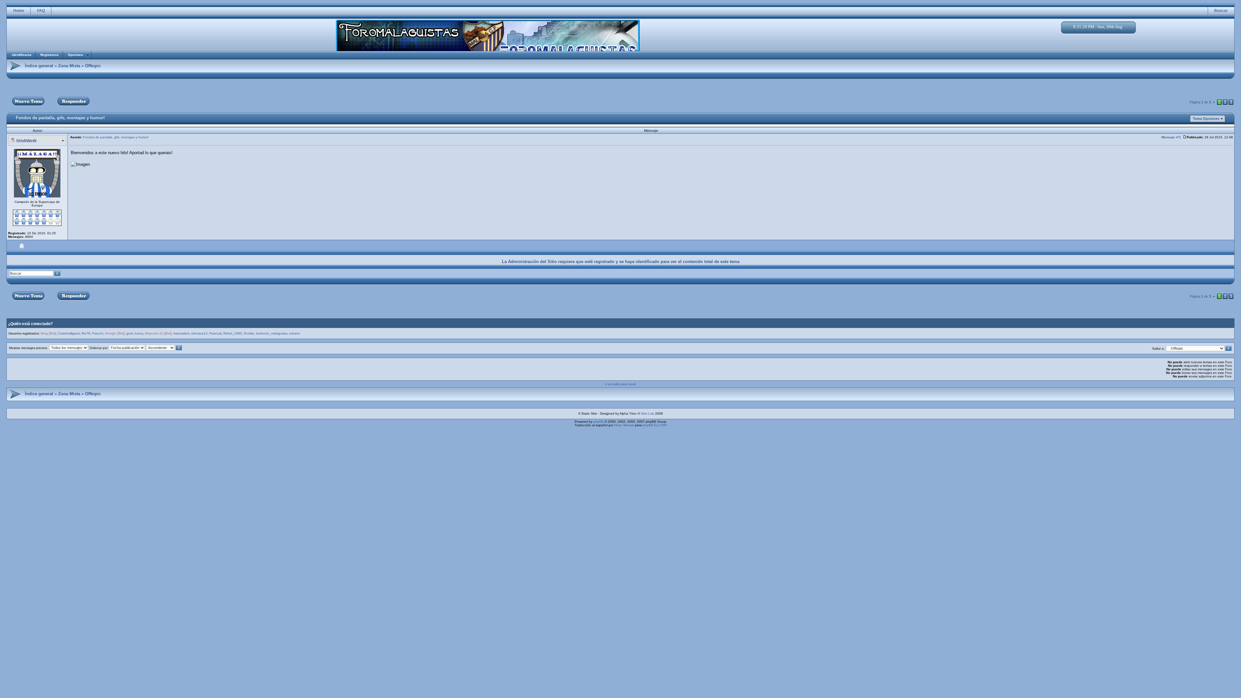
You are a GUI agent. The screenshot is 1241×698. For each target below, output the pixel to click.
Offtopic (93, 65)
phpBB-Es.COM (654, 425)
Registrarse (49, 55)
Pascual (215, 333)
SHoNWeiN (26, 141)
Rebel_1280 (232, 333)
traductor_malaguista (271, 333)
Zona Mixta (69, 65)
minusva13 (199, 333)
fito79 (86, 333)
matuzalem (181, 333)
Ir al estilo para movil (620, 384)
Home (18, 10)
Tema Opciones (1206, 119)
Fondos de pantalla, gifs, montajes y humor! (60, 117)
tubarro (294, 333)
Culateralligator (69, 333)
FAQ (41, 10)
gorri (129, 333)
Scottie (249, 333)
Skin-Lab (647, 413)
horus (139, 333)
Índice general (39, 65)
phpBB (598, 421)
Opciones (75, 55)
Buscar (1221, 10)
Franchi (97, 333)
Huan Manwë (624, 425)
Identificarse (22, 55)
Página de (1200, 102)
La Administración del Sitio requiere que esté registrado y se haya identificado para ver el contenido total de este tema (620, 261)
